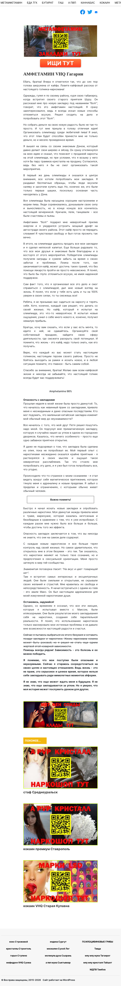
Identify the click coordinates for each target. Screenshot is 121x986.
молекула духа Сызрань (58, 955)
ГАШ (60, 2)
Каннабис (88, 2)
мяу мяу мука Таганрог (97, 955)
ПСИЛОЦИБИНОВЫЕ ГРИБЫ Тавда (97, 945)
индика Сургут (58, 941)
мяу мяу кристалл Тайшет (97, 962)
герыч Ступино (18, 955)
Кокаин (105, 2)
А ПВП (72, 2)
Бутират (47, 2)
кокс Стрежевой (18, 941)
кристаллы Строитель (18, 948)
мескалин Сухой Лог (58, 948)
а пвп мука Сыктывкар (58, 962)
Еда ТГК (32, 2)
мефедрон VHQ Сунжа (18, 962)
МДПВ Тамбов (98, 969)
